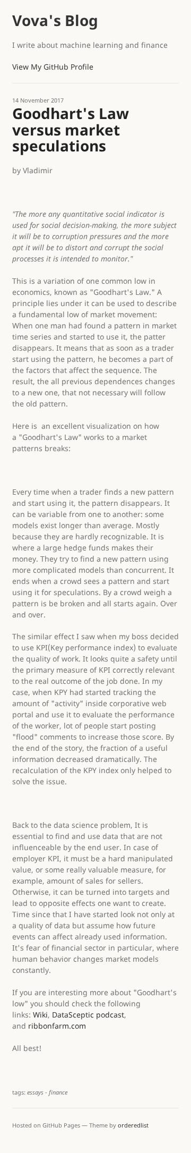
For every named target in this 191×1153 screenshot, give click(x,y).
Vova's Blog (55, 20)
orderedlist (133, 1125)
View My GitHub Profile (52, 67)
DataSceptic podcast (88, 1015)
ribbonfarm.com (57, 1026)
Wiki (40, 1015)
